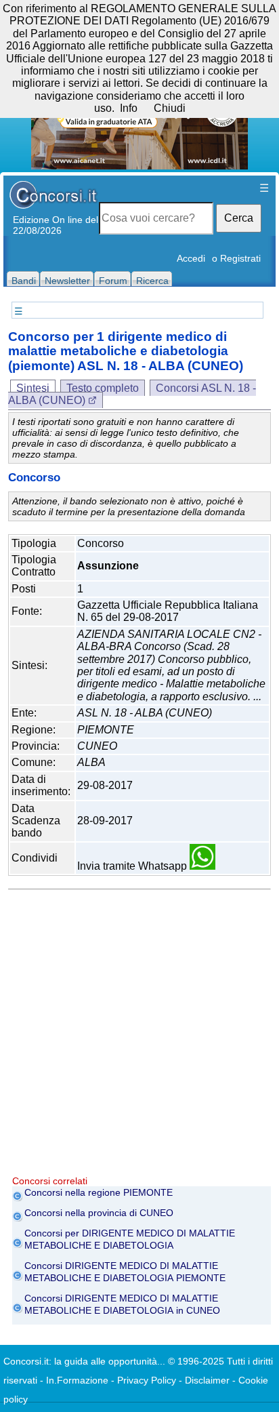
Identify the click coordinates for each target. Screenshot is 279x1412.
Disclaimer (207, 1380)
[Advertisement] (139, 1035)
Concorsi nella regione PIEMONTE (98, 1192)
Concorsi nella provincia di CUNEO (98, 1212)
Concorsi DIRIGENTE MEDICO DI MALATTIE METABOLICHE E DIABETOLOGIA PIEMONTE (125, 1271)
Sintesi (32, 388)
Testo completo (102, 388)
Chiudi (170, 108)
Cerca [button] (238, 218)
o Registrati (236, 258)
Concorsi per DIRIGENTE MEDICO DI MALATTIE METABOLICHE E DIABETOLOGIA (129, 1239)
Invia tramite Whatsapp (133, 866)
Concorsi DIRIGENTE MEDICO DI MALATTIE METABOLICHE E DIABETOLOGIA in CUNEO (122, 1304)
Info (128, 108)
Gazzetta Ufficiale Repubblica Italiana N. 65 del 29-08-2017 (167, 611)
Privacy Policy (146, 1380)
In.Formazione (77, 1380)
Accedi (191, 258)
